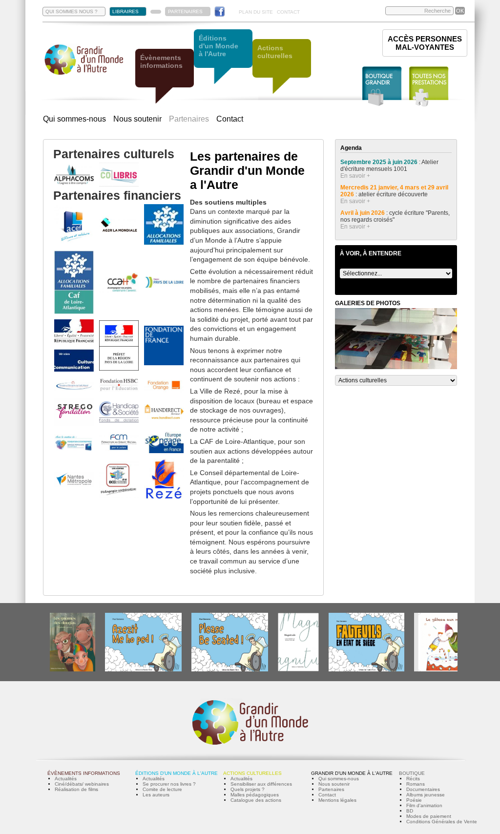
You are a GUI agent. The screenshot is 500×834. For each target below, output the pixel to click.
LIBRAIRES (125, 11)
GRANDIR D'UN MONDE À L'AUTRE (352, 773)
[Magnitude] (298, 669)
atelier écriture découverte (393, 194)
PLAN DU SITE (256, 12)
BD (409, 810)
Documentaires (423, 789)
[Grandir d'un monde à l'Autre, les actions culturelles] (281, 67)
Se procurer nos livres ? (169, 784)
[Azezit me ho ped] (143, 669)
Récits (413, 778)
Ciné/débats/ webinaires (82, 784)
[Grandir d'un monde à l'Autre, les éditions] (223, 57)
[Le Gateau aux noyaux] (443, 669)
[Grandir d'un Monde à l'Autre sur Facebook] (219, 11)
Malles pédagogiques (254, 794)
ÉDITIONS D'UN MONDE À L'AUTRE (176, 773)
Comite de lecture (162, 789)
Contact (229, 119)
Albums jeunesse (425, 794)
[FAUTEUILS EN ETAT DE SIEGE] (366, 669)
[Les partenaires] (155, 12)
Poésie (414, 800)
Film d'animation (424, 805)
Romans (415, 784)
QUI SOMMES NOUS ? (71, 11)
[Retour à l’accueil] (83, 74)
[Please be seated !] (230, 669)
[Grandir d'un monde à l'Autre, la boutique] (382, 86)
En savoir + (355, 175)
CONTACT (288, 12)
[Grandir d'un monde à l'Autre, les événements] (164, 77)
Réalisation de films (76, 789)
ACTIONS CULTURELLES (252, 773)
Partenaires (189, 119)
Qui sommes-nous (74, 119)
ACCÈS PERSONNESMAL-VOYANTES (425, 43)
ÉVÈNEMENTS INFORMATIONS (83, 773)
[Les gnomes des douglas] (72, 669)
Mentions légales (337, 800)
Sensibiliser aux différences (261, 784)
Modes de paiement (428, 816)
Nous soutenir (137, 119)
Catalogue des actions (255, 800)
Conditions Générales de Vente (441, 821)
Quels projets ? (247, 789)
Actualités (66, 778)
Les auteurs (156, 794)
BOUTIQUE (412, 773)
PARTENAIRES (185, 11)
